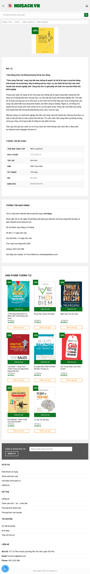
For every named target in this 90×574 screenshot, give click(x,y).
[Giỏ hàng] (87, 5)
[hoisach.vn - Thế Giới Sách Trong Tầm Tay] (23, 5)
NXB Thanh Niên (36, 166)
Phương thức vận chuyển (12, 512)
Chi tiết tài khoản (8, 526)
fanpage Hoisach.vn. (28, 129)
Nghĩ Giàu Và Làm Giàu (69, 314)
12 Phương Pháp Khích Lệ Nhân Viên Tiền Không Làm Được (18, 316)
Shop (17, 22)
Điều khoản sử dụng (10, 472)
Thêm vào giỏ (18, 327)
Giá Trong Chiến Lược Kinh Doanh (71, 368)
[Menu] (3, 6)
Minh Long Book (36, 149)
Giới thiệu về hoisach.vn (11, 481)
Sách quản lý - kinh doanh (35, 22)
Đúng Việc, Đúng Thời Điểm (44, 314)
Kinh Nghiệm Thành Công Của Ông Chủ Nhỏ (17, 421)
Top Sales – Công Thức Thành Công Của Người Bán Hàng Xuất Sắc (18, 369)
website (12, 129)
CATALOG (5, 485)
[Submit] (86, 15)
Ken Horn (34, 160)
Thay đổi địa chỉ (8, 535)
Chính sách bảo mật (10, 476)
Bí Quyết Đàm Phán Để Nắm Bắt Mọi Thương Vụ (45, 368)
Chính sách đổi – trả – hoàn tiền (14, 503)
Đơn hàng (5, 531)
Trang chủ (7, 22)
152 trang (34, 172)
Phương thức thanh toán (11, 508)
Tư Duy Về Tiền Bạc (41, 420)
